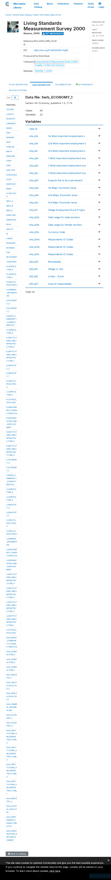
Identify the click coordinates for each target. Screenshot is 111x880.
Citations (78, 4)
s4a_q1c (33, 150)
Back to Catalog (18, 854)
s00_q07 (33, 283)
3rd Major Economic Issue (62, 202)
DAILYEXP (10, 170)
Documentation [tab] (63, 85)
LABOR (9, 238)
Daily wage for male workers (64, 217)
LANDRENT (11, 123)
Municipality (54, 261)
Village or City (55, 269)
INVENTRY (10, 119)
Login (101, 7)
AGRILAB (10, 147)
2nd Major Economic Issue (62, 195)
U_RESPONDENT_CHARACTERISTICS (11, 552)
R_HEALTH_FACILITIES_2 (11, 384)
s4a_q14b (34, 246)
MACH (9, 151)
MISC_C (9, 210)
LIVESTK (10, 114)
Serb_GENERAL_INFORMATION (11, 707)
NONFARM (10, 243)
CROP (9, 161)
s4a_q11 (33, 210)
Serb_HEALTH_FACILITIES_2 (11, 685)
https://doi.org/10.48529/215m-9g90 (51, 50)
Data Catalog (38, 5)
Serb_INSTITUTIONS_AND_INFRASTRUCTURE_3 (11, 753)
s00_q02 (33, 276)
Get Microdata (54, 33)
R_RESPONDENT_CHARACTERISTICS (11, 410)
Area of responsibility (60, 283)
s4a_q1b (33, 143)
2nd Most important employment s (67, 143)
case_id (33, 128)
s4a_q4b (34, 195)
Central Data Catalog (22, 15)
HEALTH (9, 229)
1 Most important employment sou (67, 158)
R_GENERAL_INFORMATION (11, 292)
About (50, 4)
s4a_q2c (33, 173)
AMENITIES (11, 220)
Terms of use (91, 5)
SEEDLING (10, 156)
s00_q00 (33, 261)
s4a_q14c (34, 254)
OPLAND (10, 109)
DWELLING (11, 215)
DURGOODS (11, 175)
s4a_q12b (34, 224)
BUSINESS (10, 248)
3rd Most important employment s (66, 150)
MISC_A (9, 201)
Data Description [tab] (41, 85)
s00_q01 (33, 269)
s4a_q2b (33, 165)
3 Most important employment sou (67, 173)
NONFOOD (11, 184)
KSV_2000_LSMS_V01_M (50, 15)
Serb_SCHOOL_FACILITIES (11, 809)
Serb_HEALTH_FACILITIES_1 (11, 696)
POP (8, 252)
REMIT (9, 189)
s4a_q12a (34, 217)
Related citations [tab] (18, 90)
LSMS (35, 15)
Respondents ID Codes (60, 239)
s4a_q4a (33, 187)
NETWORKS (11, 257)
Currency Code (56, 232)
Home (8, 15)
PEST (8, 142)
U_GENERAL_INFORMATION (11, 542)
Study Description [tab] (18, 85)
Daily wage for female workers (65, 224)
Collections (63, 4)
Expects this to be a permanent (65, 180)
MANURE (10, 137)
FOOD (9, 179)
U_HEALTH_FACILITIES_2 (11, 523)
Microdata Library (19, 5)
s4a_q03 (33, 180)
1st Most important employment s (66, 136)
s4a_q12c (34, 232)
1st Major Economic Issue (62, 187)
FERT (8, 133)
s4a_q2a (33, 158)
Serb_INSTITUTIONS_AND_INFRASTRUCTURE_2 (11, 770)
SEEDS (9, 128)
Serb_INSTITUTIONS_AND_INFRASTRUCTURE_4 (11, 736)
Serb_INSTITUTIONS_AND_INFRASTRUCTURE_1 (11, 787)
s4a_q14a (34, 239)
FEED (8, 165)
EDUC (8, 224)
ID (7, 234)
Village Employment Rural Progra (66, 210)
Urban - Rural (56, 276)
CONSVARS (11, 262)
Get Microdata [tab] (85, 85)
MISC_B (9, 206)
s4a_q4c (33, 202)
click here (54, 871)
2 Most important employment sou (67, 165)
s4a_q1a (33, 136)
